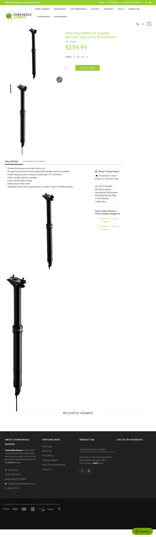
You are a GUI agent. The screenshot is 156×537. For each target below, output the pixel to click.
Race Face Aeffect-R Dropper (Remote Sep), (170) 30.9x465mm (91, 35)
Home (102, 2)
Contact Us (46, 469)
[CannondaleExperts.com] (18, 16)
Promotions (113, 2)
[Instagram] (150, 2)
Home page (47, 446)
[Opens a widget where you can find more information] (142, 531)
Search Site (47, 451)
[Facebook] (146, 2)
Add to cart (87, 68)
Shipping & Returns (34, 161)
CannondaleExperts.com (29, 504)
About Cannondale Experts (53, 464)
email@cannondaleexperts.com (21, 483)
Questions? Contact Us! (132, 2)
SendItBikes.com (12, 462)
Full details (11, 161)
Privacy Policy (48, 455)
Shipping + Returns (50, 460)
